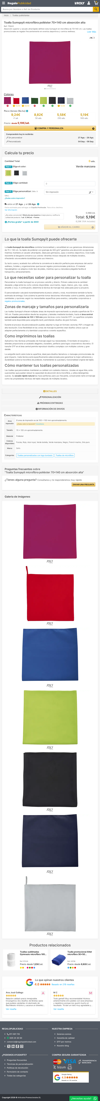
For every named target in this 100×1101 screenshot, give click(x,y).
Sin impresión (52, 192)
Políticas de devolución (17, 1068)
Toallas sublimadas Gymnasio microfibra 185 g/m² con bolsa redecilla (32, 954)
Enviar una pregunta (83, 484)
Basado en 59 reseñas (69, 1080)
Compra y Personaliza (50, 128)
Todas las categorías (16, 1076)
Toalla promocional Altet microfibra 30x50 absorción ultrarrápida (79, 954)
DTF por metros (64, 1042)
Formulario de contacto (17, 1072)
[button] (27, 111)
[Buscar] (96, 9)
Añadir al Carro (70, 227)
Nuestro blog (63, 1046)
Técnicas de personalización (20, 1064)
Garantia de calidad (65, 1038)
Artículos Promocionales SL (29, 1097)
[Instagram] (21, 1046)
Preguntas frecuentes (17, 1060)
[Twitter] (9, 1046)
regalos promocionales (15, 301)
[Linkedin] (13, 1046)
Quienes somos (64, 1034)
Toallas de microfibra (64, 455)
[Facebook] (17, 1046)
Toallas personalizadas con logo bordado (34, 455)
